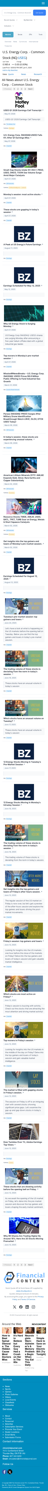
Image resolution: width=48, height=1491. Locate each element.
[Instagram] (33, 1307)
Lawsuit (23, 187)
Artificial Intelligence (14, 187)
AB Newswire (10, 183)
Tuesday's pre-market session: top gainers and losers (20, 618)
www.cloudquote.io (24, 1291)
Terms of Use (12, 1485)
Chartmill (8, 146)
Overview (8, 42)
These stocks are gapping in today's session (21, 211)
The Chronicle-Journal (18, 1483)
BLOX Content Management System (19, 1487)
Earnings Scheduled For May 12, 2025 (22, 285)
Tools (40, 34)
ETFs (30, 34)
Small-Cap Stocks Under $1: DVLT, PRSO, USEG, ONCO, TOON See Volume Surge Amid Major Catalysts (23, 173)
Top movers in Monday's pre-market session (21, 357)
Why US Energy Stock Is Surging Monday (19, 325)
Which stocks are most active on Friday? (19, 995)
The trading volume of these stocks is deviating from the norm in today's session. (21, 672)
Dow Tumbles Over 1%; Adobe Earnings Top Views (22, 1143)
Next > (30, 89)
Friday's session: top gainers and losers (23, 941)
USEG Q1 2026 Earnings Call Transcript (23, 110)
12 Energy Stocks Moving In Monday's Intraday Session (22, 803)
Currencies (23, 42)
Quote (11, 74)
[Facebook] (21, 1307)
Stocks (20, 34)
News (15, 42)
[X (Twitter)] (14, 1307)
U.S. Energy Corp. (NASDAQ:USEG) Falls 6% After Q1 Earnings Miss (22, 136)
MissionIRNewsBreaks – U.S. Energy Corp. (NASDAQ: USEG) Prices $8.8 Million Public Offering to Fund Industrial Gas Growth (23, 377)
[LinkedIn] (27, 1307)
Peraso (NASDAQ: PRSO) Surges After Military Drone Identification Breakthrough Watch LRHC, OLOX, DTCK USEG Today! (23, 418)
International (33, 42)
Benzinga (9, 258)
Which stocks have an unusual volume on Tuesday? (23, 719)
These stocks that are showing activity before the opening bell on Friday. (22, 1188)
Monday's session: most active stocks (23, 194)
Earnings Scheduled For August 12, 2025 (20, 577)
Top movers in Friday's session (19, 1040)
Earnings (11, 128)
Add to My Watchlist (10, 70)
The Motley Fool (10, 124)
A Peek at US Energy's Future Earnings (23, 244)
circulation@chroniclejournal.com (23, 1458)
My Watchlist (28, 20)
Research (38, 74)
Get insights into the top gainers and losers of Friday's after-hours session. (22, 890)
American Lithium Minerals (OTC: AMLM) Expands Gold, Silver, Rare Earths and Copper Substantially (23, 478)
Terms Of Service (28, 1299)
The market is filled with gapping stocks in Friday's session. (23, 1091)
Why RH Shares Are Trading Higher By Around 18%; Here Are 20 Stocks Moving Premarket (23, 1239)
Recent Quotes (9, 20)
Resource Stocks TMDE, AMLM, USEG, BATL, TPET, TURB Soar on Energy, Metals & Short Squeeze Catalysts (23, 519)
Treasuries (8, 46)
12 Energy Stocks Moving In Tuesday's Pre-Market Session (22, 763)
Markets (8, 34)
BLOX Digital (36, 1487)
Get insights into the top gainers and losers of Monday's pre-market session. (23, 542)
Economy (11, 493)
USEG (22, 57)
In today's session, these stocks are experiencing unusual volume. (20, 438)
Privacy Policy (21, 1485)
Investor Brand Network (12, 389)
